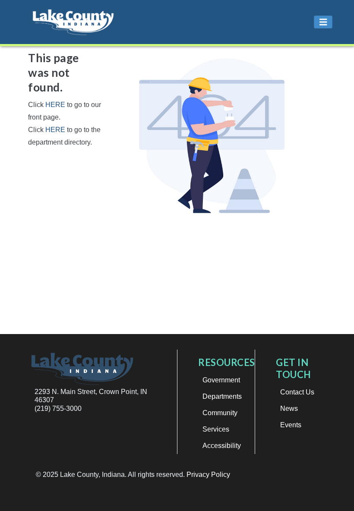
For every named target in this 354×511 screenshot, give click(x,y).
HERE (55, 104)
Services (215, 429)
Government (221, 380)
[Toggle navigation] (323, 22)
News (289, 408)
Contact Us (297, 392)
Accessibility (221, 445)
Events (290, 425)
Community (219, 412)
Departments (222, 396)
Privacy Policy (208, 474)
